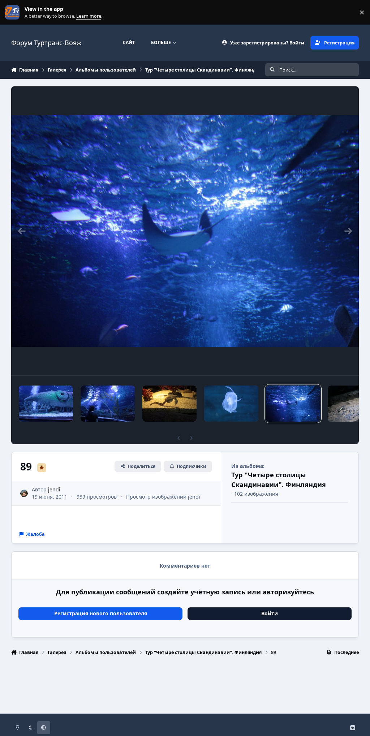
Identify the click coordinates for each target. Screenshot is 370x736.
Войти (269, 613)
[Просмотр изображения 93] (46, 404)
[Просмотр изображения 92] (108, 404)
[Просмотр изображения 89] (293, 404)
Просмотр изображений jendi (163, 496)
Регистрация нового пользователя (100, 613)
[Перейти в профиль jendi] (24, 493)
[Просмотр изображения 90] (231, 404)
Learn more (14, 12)
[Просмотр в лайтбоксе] (185, 230)
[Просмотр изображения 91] (169, 404)
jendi (54, 489)
